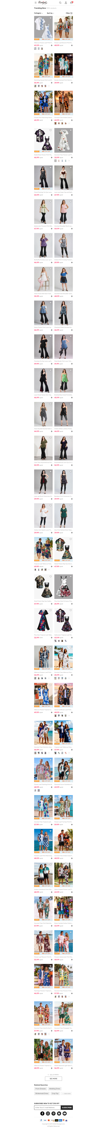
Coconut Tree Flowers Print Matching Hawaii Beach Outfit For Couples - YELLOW (63, 991)
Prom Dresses (40, 1089)
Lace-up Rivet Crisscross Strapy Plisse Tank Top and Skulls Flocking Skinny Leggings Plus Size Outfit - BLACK (43, 496)
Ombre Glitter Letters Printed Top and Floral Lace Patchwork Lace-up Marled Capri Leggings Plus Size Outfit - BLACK (63, 428)
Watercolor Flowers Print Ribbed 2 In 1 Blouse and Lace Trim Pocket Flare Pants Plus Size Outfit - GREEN (43, 226)
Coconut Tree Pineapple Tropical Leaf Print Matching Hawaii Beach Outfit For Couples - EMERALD (63, 1028)
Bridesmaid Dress (41, 1093)
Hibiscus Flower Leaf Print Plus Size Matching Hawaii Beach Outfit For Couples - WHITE (43, 43)
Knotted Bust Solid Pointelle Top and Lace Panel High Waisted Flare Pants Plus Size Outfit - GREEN (63, 395)
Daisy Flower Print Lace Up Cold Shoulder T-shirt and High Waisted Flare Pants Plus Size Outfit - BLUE (43, 327)
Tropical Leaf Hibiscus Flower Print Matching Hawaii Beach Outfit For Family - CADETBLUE (43, 564)
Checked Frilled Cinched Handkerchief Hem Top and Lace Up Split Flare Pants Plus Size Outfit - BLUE (63, 327)
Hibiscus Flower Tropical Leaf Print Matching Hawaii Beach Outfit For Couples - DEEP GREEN (43, 1065)
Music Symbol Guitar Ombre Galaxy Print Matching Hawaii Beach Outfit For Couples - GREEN (63, 923)
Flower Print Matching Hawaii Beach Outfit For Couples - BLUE (43, 117)
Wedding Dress (54, 1089)
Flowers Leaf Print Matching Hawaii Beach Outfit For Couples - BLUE (43, 855)
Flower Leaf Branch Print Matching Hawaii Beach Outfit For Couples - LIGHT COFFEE (63, 43)
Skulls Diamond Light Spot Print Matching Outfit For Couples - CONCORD (63, 1065)
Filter (68, 13)
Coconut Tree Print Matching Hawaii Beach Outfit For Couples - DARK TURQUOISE (43, 923)
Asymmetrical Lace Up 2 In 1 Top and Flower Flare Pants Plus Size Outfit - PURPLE (63, 462)
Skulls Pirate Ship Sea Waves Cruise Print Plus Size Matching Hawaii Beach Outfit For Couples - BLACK (63, 564)
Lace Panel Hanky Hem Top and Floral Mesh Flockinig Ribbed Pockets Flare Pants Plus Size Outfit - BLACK (43, 395)
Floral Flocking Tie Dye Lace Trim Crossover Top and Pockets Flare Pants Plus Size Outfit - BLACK (43, 192)
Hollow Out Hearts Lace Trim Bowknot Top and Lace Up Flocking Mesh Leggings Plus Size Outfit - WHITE (43, 530)
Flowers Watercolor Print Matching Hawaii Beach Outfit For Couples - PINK (63, 957)
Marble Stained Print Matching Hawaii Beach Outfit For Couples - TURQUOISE (63, 80)
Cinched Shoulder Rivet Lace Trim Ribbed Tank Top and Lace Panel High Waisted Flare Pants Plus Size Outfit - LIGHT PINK (63, 226)
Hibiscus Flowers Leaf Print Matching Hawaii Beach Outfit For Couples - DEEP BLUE (43, 672)
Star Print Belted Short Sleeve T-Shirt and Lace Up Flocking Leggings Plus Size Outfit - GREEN (63, 530)
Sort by (50, 13)
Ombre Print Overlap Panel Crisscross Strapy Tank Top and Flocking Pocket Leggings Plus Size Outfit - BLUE (63, 260)
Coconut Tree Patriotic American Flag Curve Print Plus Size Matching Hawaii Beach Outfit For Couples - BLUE (43, 747)
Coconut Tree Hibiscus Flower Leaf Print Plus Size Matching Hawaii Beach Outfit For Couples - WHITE (63, 672)
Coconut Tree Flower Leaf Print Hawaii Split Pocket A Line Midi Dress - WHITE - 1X (63, 155)
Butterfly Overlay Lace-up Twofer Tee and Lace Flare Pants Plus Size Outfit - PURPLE (43, 260)
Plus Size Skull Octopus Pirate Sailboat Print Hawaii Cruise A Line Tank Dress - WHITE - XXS (63, 601)
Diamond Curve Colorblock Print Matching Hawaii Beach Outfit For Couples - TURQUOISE (63, 784)
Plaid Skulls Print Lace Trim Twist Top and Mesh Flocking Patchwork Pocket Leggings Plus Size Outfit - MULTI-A (63, 361)
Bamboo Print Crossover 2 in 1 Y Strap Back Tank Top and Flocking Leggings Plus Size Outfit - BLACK (63, 496)
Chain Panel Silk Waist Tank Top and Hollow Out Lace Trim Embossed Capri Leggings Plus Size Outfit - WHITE (43, 293)
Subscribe (67, 1107)
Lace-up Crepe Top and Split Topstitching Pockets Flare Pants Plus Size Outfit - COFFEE (63, 192)
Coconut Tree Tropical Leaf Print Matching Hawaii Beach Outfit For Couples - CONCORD (43, 822)
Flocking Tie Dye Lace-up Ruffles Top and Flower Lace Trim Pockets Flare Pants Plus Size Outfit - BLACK (43, 361)
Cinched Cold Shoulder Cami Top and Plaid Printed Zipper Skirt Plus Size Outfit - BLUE (63, 293)
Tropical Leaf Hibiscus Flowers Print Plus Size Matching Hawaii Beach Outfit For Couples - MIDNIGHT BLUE (63, 747)
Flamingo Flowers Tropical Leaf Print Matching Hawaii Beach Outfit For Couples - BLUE (43, 991)
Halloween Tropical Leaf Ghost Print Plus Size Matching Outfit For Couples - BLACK (63, 635)
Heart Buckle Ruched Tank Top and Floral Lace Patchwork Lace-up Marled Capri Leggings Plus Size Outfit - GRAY (43, 428)
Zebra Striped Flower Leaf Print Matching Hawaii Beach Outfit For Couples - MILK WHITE (63, 889)
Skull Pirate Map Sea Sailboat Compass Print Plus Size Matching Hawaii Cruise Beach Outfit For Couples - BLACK (43, 601)
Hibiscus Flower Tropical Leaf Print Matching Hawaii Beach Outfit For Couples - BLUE (43, 709)
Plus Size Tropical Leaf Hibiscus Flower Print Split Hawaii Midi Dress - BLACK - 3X (43, 635)
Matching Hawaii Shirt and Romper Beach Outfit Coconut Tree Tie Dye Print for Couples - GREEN (43, 80)
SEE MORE (53, 1079)
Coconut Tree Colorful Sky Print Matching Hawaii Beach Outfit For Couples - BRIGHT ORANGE (43, 1028)
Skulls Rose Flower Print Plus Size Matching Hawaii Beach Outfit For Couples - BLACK (43, 155)
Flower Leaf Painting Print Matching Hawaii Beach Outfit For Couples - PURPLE (43, 784)
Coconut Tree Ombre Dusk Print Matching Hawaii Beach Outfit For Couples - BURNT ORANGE (63, 855)
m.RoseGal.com (44, 2)
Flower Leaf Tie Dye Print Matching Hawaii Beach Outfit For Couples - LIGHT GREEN (63, 822)
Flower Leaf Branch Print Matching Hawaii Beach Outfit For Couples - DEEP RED (43, 957)
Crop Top (55, 1093)
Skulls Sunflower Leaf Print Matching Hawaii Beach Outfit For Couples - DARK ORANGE (63, 709)
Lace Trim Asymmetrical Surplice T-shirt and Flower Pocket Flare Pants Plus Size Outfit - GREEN (43, 462)
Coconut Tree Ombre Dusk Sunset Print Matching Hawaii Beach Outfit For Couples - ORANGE (63, 117)
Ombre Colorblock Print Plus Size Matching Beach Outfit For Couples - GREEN (43, 889)
